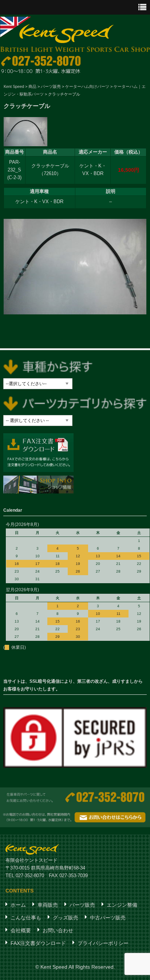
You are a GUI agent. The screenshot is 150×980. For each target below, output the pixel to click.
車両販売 (48, 905)
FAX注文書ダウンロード (38, 943)
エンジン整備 (122, 905)
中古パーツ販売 (108, 918)
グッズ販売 (65, 918)
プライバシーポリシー (103, 943)
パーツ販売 (82, 905)
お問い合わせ (58, 930)
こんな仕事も (26, 918)
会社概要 (21, 930)
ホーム (18, 905)
